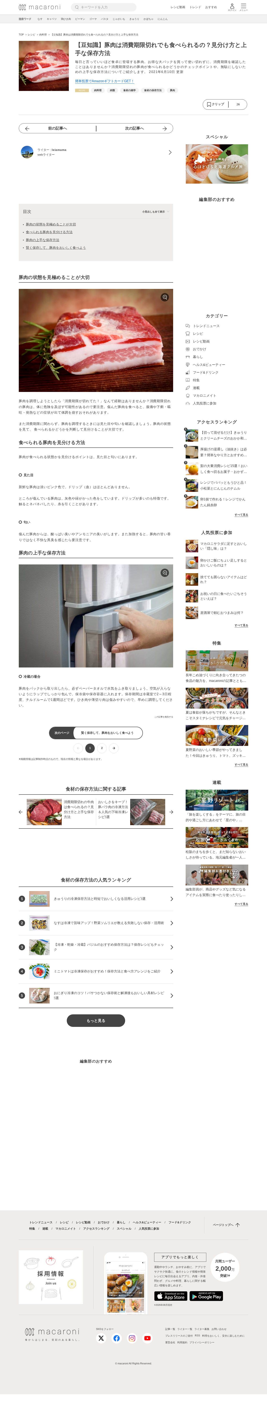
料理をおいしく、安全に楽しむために (223, 1335)
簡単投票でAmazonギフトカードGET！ (104, 81)
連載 (45, 1228)
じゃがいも (119, 19)
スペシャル (124, 1228)
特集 (32, 1228)
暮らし (121, 1222)
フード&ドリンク (180, 1222)
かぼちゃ (149, 19)
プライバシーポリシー (201, 1342)
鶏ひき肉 (66, 19)
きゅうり (134, 19)
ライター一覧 (184, 1329)
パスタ (104, 19)
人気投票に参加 (149, 1228)
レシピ (64, 1222)
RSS (197, 1335)
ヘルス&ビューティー (147, 1222)
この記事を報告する (163, 717)
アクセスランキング (96, 1228)
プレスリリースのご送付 (179, 1335)
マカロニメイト (65, 1228)
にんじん (163, 19)
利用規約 (182, 1342)
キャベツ (52, 19)
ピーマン (80, 19)
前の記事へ (57, 128)
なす (40, 19)
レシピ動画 (178, 7)
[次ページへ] (114, 748)
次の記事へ (134, 128)
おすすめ (211, 7)
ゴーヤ (93, 19)
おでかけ (104, 1222)
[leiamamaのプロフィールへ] (96, 152)
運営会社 (170, 1342)
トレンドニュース (41, 1222)
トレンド (195, 7)
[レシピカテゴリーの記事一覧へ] (82, 90)
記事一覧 (170, 1329)
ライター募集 (201, 1329)
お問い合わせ (219, 1329)
